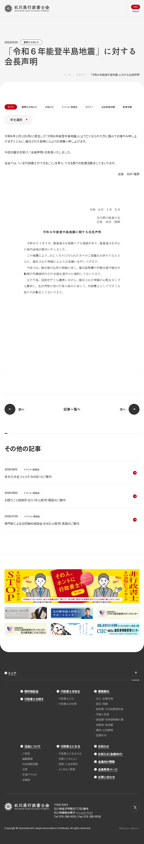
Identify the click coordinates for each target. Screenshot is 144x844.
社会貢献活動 (108, 106)
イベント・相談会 (69, 106)
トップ (67, 75)
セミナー (89, 106)
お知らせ (81, 75)
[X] (135, 807)
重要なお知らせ (31, 42)
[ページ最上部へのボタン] (136, 673)
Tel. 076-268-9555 (65, 816)
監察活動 (127, 106)
